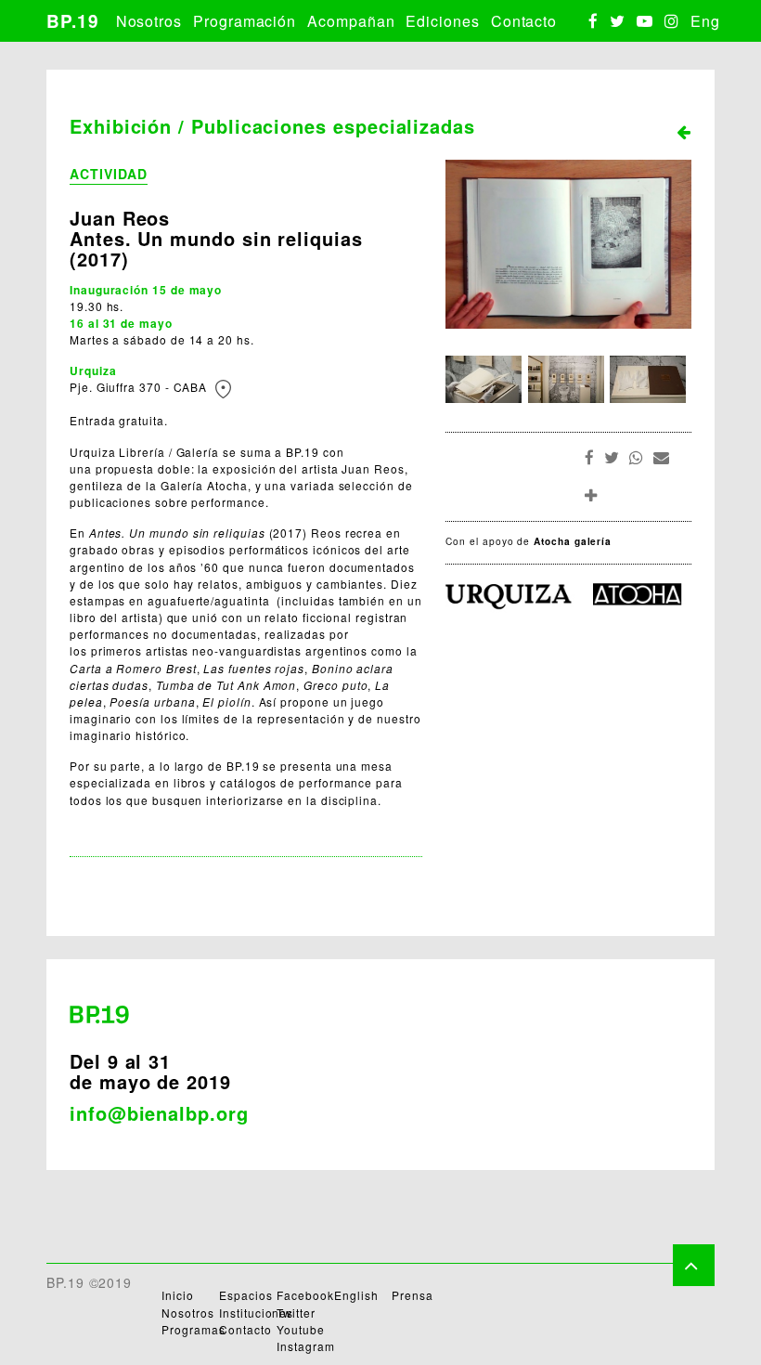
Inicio (177, 1295)
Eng (705, 21)
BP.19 (72, 20)
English (356, 1295)
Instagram (305, 1346)
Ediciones (442, 21)
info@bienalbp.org (159, 1112)
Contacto (524, 21)
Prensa (412, 1295)
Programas (193, 1329)
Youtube (300, 1329)
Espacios (245, 1295)
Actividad (109, 173)
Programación (244, 21)
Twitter (296, 1312)
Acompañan (350, 21)
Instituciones (256, 1312)
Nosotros (149, 21)
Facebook (305, 1295)
